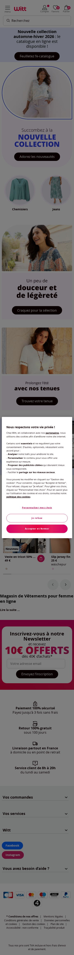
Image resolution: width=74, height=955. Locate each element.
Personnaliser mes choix (37, 507)
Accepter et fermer (37, 528)
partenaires (52, 433)
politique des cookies (18, 496)
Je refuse (37, 518)
